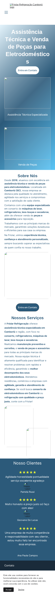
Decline (21, 590)
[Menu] (6, 12)
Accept (8, 590)
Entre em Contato (27, 70)
